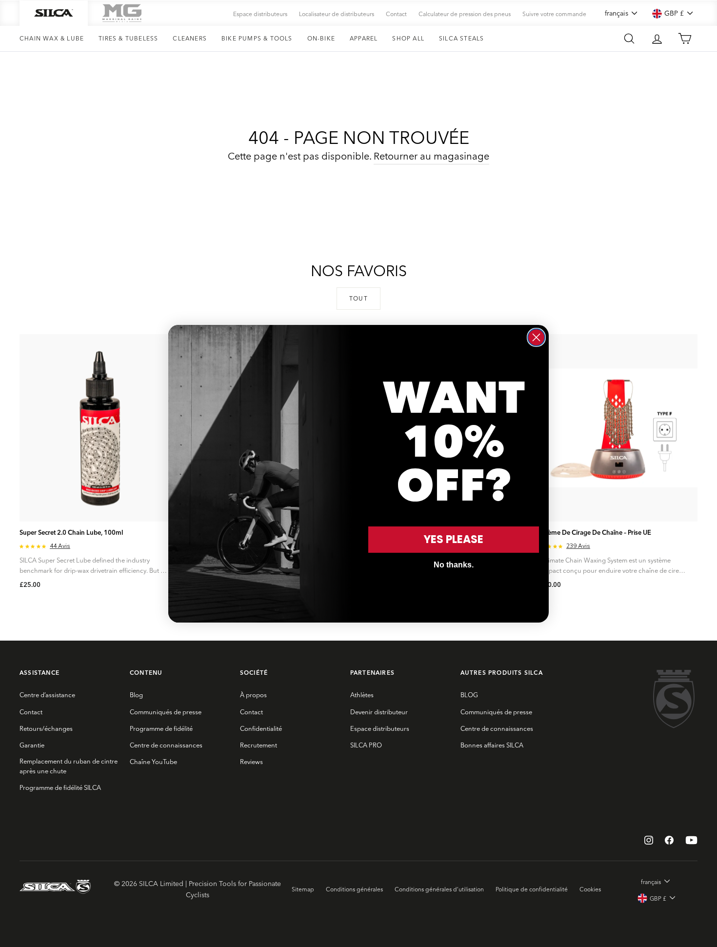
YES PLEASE (453, 539)
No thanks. (454, 565)
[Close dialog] (536, 337)
